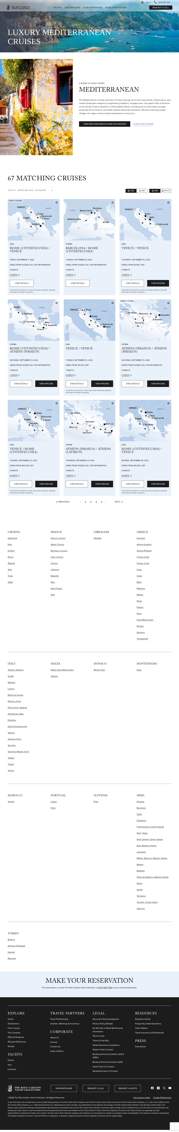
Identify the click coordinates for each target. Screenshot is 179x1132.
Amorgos (141, 538)
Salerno (11, 732)
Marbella (141, 870)
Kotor (139, 669)
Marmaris (12, 958)
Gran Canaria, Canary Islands (150, 839)
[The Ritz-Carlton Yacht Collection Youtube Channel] (170, 1088)
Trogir (10, 575)
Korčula (11, 550)
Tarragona (141, 895)
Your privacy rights (141, 1098)
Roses (139, 883)
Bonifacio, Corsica (59, 550)
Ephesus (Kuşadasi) (16, 945)
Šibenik (11, 563)
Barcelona (141, 807)
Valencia (141, 908)
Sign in (148, 2)
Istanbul (11, 952)
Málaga (140, 864)
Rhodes (140, 626)
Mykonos (141, 588)
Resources (146, 1014)
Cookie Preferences (162, 1097)
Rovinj (10, 557)
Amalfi (10, 676)
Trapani (11, 757)
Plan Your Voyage (143, 123)
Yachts (15, 1055)
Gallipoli (11, 682)
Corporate (61, 1032)
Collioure (55, 569)
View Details (22, 283)
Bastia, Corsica (57, 544)
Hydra (139, 575)
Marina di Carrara (15, 695)
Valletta (54, 676)
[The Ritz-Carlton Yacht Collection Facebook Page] (152, 1088)
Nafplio (140, 594)
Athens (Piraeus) (144, 550)
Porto (53, 807)
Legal (99, 1014)
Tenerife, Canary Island (147, 902)
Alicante (140, 801)
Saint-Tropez (56, 588)
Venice (11, 770)
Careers (53, 1042)
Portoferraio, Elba (15, 713)
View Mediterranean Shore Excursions (104, 123)
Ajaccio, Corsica (58, 538)
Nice (53, 582)
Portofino (12, 720)
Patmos (140, 607)
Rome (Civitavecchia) (17, 726)
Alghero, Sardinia (15, 669)
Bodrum (11, 939)
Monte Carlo (99, 669)
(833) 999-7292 (105, 987)
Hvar (10, 544)
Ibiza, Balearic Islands (146, 845)
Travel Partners (67, 1014)
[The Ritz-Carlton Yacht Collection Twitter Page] (164, 1088)
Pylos (139, 613)
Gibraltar (97, 538)
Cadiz (139, 814)
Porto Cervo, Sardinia (17, 707)
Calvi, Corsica (57, 557)
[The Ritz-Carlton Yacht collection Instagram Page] (158, 1088)
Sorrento (12, 745)
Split (10, 569)
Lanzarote (141, 851)
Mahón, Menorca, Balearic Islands (152, 858)
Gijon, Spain (142, 833)
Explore (16, 1014)
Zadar (10, 582)
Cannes (54, 563)
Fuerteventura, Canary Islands (150, 826)
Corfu (139, 569)
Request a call (161, 7)
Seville (140, 889)
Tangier (11, 801)
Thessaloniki (142, 638)
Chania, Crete (143, 557)
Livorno (11, 688)
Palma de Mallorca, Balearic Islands (153, 877)
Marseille (55, 575)
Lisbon (54, 801)
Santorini (141, 632)
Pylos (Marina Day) (145, 619)
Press (140, 1041)
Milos (139, 582)
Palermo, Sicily (14, 701)
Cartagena (141, 820)
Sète (53, 594)
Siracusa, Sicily (14, 739)
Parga (139, 601)
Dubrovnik (12, 538)
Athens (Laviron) (144, 544)
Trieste (11, 764)
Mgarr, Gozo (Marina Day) (62, 669)
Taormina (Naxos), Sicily (18, 751)
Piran (96, 801)
